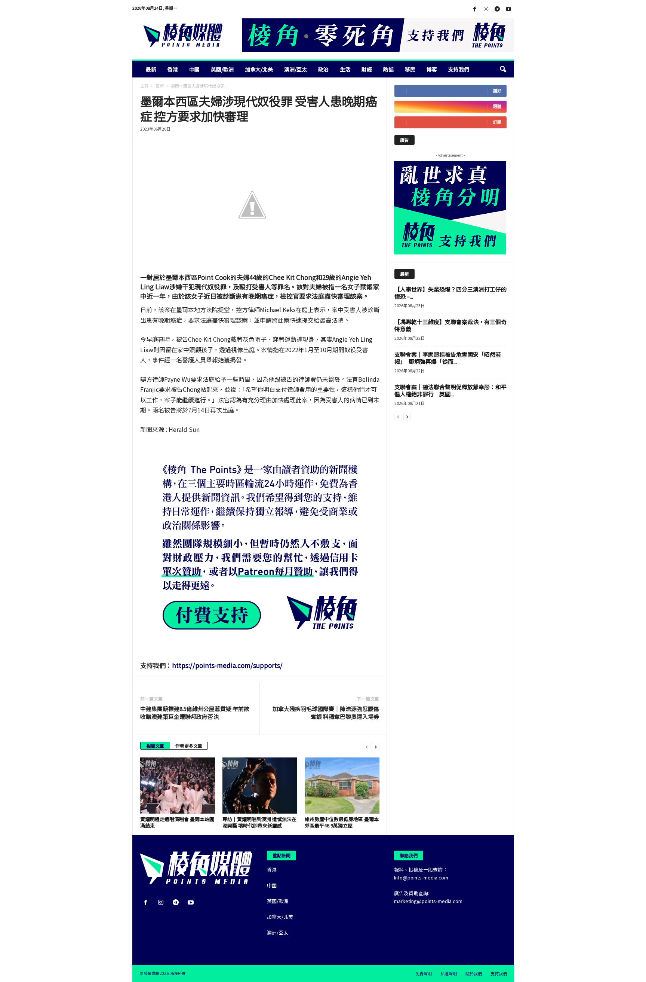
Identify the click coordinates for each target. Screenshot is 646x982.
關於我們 (473, 973)
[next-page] (375, 746)
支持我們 (458, 69)
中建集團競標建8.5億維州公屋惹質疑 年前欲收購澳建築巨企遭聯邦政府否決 (194, 712)
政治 (323, 69)
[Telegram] (497, 9)
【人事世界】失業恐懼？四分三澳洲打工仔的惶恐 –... (450, 292)
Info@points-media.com (421, 877)
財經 (367, 69)
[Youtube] (508, 9)
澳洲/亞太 (295, 69)
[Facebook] (474, 9)
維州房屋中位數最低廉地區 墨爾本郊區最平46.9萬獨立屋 (342, 822)
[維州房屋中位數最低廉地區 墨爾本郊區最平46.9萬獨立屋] (342, 785)
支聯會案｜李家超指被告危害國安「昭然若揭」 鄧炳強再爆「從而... (447, 357)
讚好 (497, 91)
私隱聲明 (448, 973)
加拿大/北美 (259, 69)
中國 (194, 69)
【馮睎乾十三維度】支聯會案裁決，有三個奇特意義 (450, 325)
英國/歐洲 (222, 69)
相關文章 (155, 745)
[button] (503, 69)
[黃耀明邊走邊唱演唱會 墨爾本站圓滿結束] (177, 785)
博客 (432, 69)
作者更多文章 (188, 745)
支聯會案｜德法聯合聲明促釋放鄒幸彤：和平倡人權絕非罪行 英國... (450, 390)
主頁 (144, 86)
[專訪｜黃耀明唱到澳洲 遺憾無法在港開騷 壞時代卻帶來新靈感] (259, 785)
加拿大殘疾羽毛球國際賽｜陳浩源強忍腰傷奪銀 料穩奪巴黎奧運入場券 (326, 712)
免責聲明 (423, 973)
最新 (151, 69)
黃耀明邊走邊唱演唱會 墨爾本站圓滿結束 (177, 822)
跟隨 (497, 106)
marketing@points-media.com (428, 901)
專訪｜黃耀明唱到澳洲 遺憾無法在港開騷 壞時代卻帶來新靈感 (259, 822)
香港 (172, 69)
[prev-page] (366, 746)
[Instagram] (486, 9)
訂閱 (497, 122)
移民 (410, 69)
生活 (345, 69)
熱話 (388, 69)
